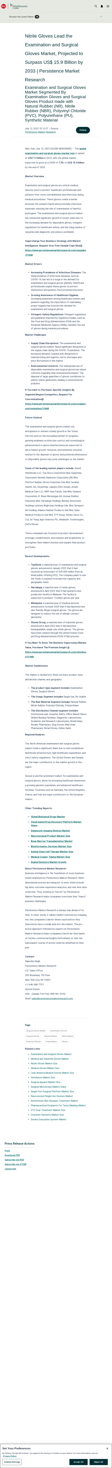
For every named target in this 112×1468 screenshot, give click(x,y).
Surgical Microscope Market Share (48, 1086)
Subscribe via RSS (14, 1159)
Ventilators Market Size (43, 1077)
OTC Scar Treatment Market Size (48, 1110)
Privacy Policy (9, 1456)
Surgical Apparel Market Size (45, 1082)
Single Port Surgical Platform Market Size (52, 1091)
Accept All (78, 1462)
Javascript (10, 1168)
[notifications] (102, 6)
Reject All (98, 1462)
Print (7, 1150)
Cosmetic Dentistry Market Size (47, 1114)
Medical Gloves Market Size (45, 1068)
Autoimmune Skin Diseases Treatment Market (54, 1100)
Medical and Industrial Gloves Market (50, 1058)
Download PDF (12, 1155)
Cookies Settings (12, 1462)
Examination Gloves (58, 1031)
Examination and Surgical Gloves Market (51, 1054)
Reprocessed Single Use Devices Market (52, 1096)
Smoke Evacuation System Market (48, 1119)
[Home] (14, 6)
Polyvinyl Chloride (33, 1041)
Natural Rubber (50, 1036)
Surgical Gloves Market (35, 1031)
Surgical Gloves (32, 1036)
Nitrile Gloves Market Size (44, 1063)
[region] (56, 1456)
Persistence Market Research (40, 132)
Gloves (65, 1041)
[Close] (107, 1448)
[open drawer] (108, 6)
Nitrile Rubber (67, 1036)
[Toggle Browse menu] (101, 16)
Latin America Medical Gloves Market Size (52, 1072)
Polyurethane (51, 1041)
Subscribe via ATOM (15, 1164)
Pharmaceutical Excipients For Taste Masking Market (58, 1105)
